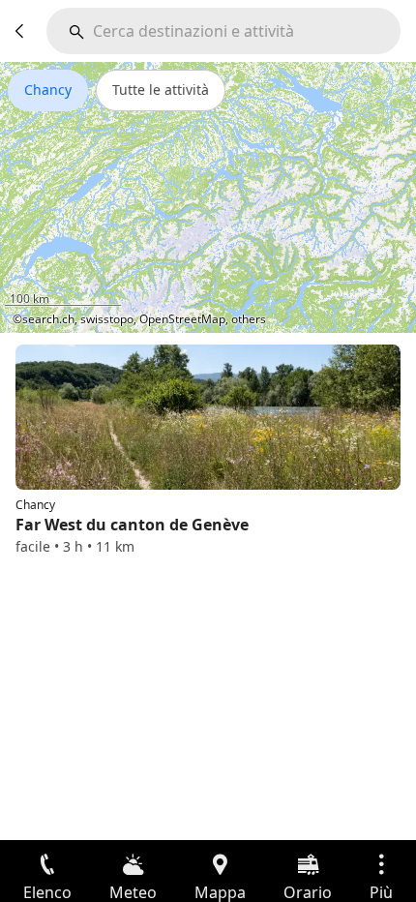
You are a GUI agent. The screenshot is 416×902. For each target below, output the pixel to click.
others (248, 319)
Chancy (48, 89)
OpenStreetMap (182, 319)
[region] (208, 197)
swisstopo (107, 319)
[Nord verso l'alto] (327, 305)
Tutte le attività (160, 89)
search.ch (48, 319)
